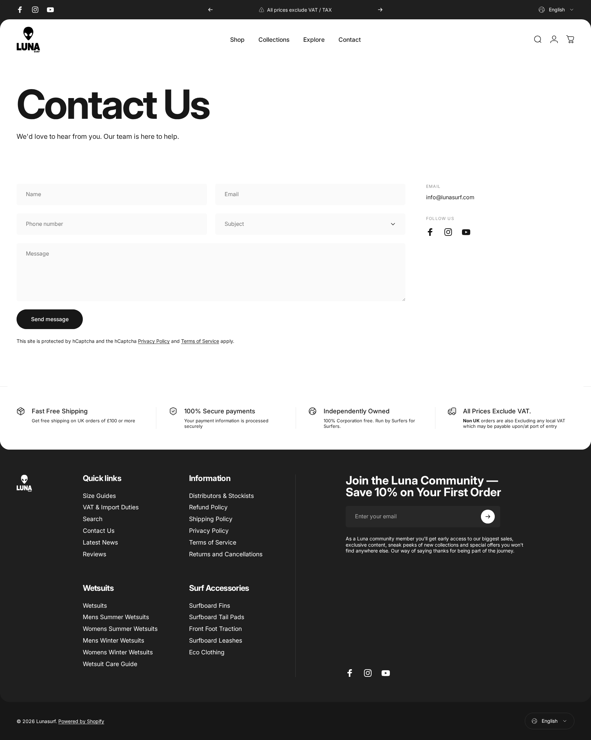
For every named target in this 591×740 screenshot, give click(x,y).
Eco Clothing (207, 652)
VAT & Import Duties (111, 507)
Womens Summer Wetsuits (120, 628)
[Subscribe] (488, 516)
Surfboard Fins (209, 605)
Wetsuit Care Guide (110, 663)
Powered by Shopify (81, 721)
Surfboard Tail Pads (216, 617)
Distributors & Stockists (221, 495)
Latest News (100, 542)
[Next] (380, 9)
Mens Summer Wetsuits (116, 617)
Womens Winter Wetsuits (118, 652)
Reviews (94, 554)
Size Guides (99, 495)
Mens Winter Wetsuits (113, 640)
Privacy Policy (154, 341)
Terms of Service (200, 341)
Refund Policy (208, 507)
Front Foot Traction (215, 628)
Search (92, 518)
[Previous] (210, 9)
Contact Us (99, 530)
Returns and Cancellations (226, 554)
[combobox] (556, 9)
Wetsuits (95, 605)
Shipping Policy (211, 518)
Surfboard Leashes (215, 640)
